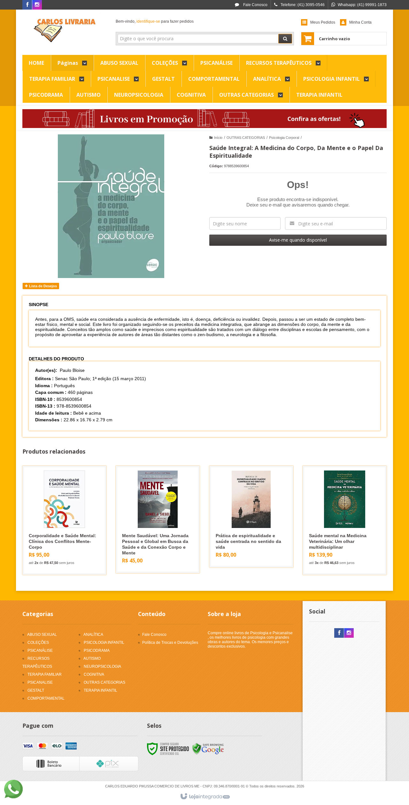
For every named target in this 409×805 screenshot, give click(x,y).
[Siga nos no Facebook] (27, 5)
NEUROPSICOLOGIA (102, 666)
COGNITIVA (94, 674)
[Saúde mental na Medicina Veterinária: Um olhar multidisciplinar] (344, 520)
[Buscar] (285, 38)
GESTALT (35, 690)
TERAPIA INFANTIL (100, 690)
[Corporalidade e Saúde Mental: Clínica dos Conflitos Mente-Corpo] (64, 520)
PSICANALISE (40, 682)
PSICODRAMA (97, 650)
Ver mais (68, 543)
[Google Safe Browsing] (208, 748)
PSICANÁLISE (40, 650)
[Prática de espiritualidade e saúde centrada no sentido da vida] (251, 516)
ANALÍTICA (93, 634)
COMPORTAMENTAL (46, 698)
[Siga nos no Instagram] (37, 5)
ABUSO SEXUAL (42, 634)
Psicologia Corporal (284, 137)
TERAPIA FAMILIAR (44, 674)
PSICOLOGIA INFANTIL (104, 642)
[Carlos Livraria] (64, 31)
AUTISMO (92, 658)
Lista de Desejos (42, 286)
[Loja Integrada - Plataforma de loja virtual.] (204, 797)
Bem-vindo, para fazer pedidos (155, 21)
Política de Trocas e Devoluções (170, 642)
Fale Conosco (254, 5)
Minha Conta (360, 22)
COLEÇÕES (38, 642)
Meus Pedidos (322, 22)
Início (218, 137)
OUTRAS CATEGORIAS (246, 137)
